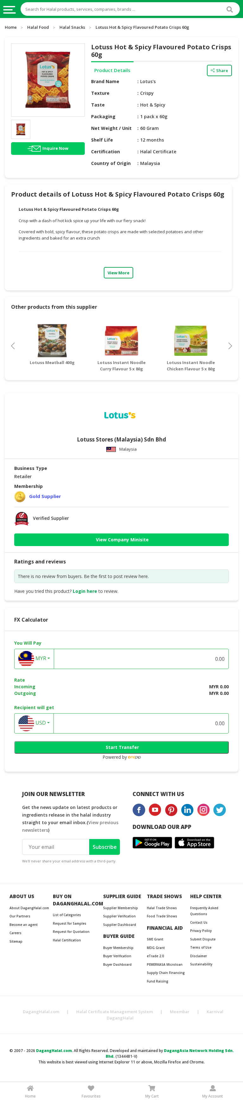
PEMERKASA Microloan (165, 964)
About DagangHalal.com (29, 908)
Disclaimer (198, 956)
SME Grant (155, 939)
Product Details (112, 70)
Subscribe (105, 846)
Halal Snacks (72, 27)
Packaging (103, 116)
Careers (15, 933)
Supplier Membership (120, 908)
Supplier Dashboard (119, 924)
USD (40, 722)
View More (118, 273)
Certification (105, 152)
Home (11, 27)
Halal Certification (67, 940)
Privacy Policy (201, 930)
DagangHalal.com (41, 1011)
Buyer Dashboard (117, 964)
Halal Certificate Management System (114, 1011)
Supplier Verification (119, 916)
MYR (40, 658)
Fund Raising (157, 981)
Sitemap (15, 941)
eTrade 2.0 (155, 956)
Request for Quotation (71, 931)
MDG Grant (156, 948)
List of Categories (67, 915)
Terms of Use (200, 947)
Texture (100, 93)
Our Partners (19, 916)
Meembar (180, 1011)
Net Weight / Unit (111, 128)
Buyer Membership (118, 948)
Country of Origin (111, 163)
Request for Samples (69, 923)
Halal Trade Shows (162, 908)
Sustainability (201, 964)
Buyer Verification (117, 956)
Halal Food (38, 27)
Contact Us (199, 922)
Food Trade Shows (162, 916)
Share (222, 70)
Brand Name (105, 81)
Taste (98, 105)
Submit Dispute (202, 939)
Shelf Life (102, 140)
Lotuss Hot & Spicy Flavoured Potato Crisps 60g (142, 27)
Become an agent (23, 924)
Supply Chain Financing (166, 972)
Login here (85, 591)
